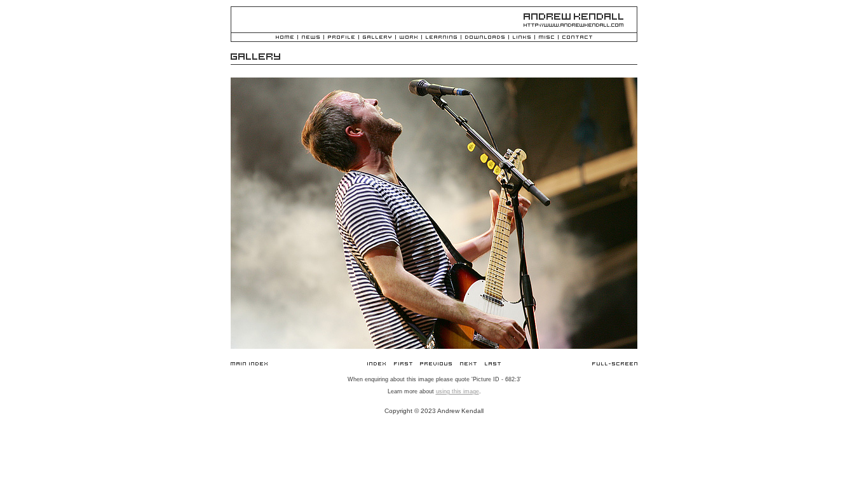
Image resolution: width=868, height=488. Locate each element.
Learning (441, 38)
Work (408, 38)
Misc (546, 38)
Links (522, 38)
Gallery (377, 38)
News (311, 38)
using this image (457, 391)
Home (285, 38)
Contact (577, 38)
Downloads (485, 38)
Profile (341, 38)
